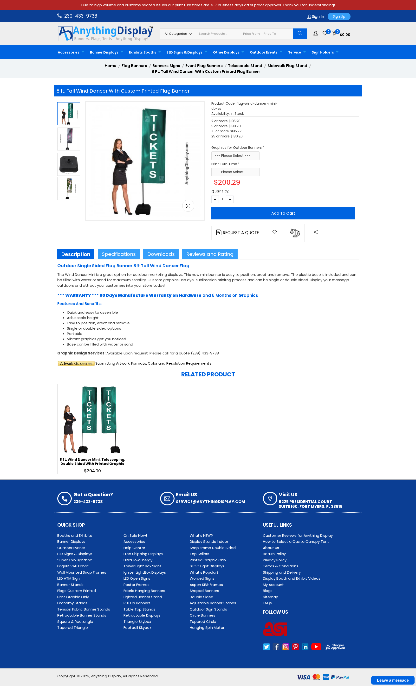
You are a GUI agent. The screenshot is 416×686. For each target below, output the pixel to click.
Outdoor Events (264, 52)
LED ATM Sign (68, 578)
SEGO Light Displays (207, 566)
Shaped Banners (204, 590)
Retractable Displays (142, 615)
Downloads (161, 254)
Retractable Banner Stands (81, 615)
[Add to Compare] (295, 233)
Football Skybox (137, 627)
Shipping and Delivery (282, 572)
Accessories (68, 52)
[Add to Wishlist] (274, 233)
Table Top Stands (139, 609)
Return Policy (274, 553)
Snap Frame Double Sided (213, 547)
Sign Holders (323, 52)
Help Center (134, 547)
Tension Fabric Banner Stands (83, 609)
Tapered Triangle (72, 627)
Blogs (268, 590)
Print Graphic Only (73, 596)
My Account (273, 584)
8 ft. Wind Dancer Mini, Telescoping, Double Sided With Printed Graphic (92, 461)
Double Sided (201, 596)
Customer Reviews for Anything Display (298, 535)
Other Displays (226, 52)
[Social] (315, 233)
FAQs (267, 602)
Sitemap (270, 596)
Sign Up (339, 16)
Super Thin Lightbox (74, 560)
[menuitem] (69, 52)
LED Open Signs (137, 578)
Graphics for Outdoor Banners (236, 147)
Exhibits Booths (142, 52)
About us (271, 547)
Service (294, 52)
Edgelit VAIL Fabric (73, 566)
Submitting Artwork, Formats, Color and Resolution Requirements (153, 363)
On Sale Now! (135, 535)
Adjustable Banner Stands (213, 602)
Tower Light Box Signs (143, 566)
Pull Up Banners (137, 602)
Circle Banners (202, 615)
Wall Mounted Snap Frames (81, 572)
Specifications (119, 254)
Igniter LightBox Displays (145, 572)
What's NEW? (201, 535)
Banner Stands (70, 584)
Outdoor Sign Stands (208, 609)
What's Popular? (204, 572)
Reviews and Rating (210, 254)
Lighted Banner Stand (143, 596)
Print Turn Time (224, 164)
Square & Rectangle (75, 621)
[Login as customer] (315, 33)
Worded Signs (202, 578)
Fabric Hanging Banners (144, 590)
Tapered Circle (203, 621)
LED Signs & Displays (184, 52)
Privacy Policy (274, 560)
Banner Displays (104, 52)
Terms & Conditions (280, 566)
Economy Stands (72, 602)
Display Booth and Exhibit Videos (291, 578)
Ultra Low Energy (138, 560)
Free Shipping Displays (143, 553)
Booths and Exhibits (74, 535)
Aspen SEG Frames (206, 584)
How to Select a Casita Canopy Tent (296, 541)
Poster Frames (137, 584)
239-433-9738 (80, 16)
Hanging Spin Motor (207, 627)
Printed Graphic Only (208, 560)
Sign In (317, 16)
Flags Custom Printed (76, 590)
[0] (325, 33)
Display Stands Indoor (209, 541)
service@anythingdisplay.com (210, 501)
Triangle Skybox (137, 621)
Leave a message (393, 680)
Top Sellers (199, 553)
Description (75, 254)
